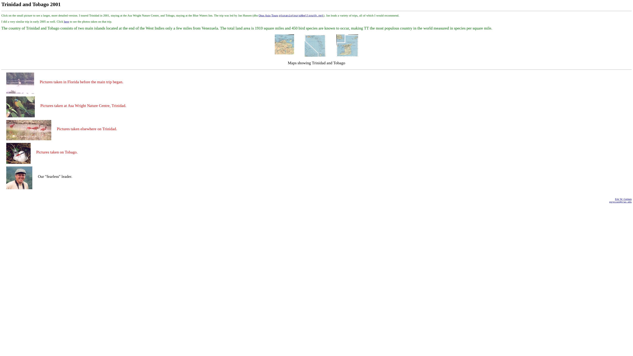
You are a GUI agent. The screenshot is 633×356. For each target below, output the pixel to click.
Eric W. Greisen (623, 199)
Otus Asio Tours (268, 15)
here (66, 21)
